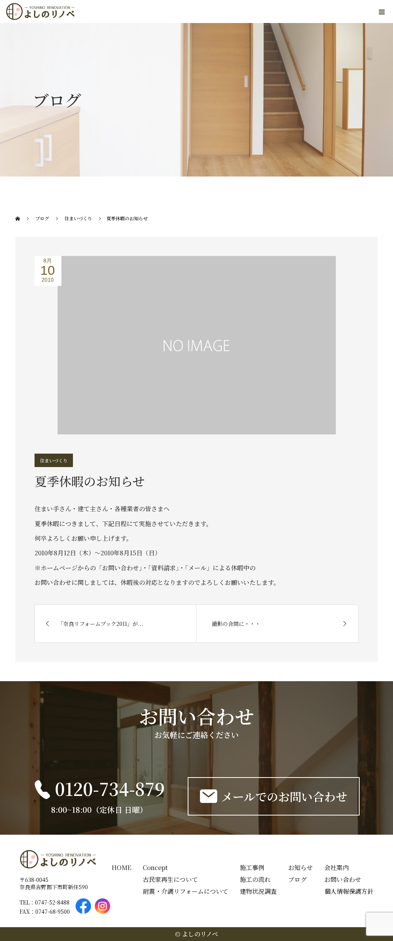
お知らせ (300, 867)
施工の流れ (255, 879)
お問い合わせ (342, 879)
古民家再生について (170, 879)
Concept (155, 867)
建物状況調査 (258, 891)
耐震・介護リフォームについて (185, 891)
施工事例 (252, 867)
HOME (121, 868)
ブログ (297, 879)
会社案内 (336, 867)
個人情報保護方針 (348, 891)
